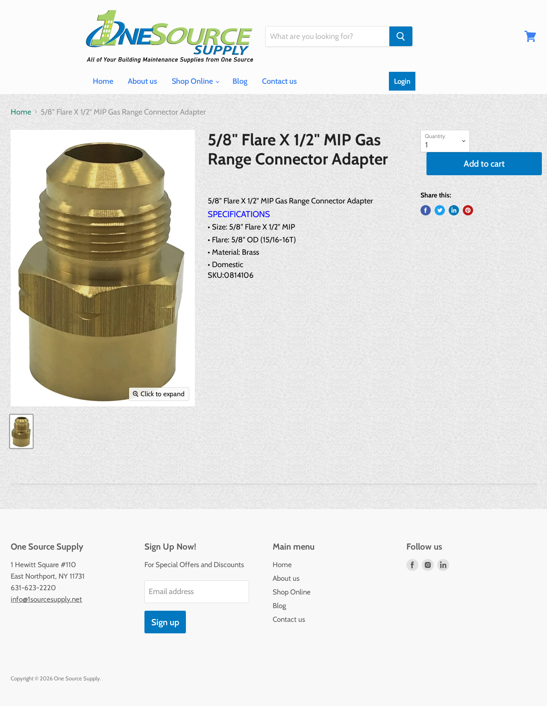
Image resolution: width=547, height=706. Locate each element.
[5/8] (21, 431)
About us (142, 81)
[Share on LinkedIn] (454, 210)
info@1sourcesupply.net (46, 599)
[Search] (400, 36)
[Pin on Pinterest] (468, 210)
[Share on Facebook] (426, 210)
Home (103, 81)
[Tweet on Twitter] (440, 210)
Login (402, 81)
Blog (239, 81)
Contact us (279, 81)
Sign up (165, 622)
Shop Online (193, 81)
